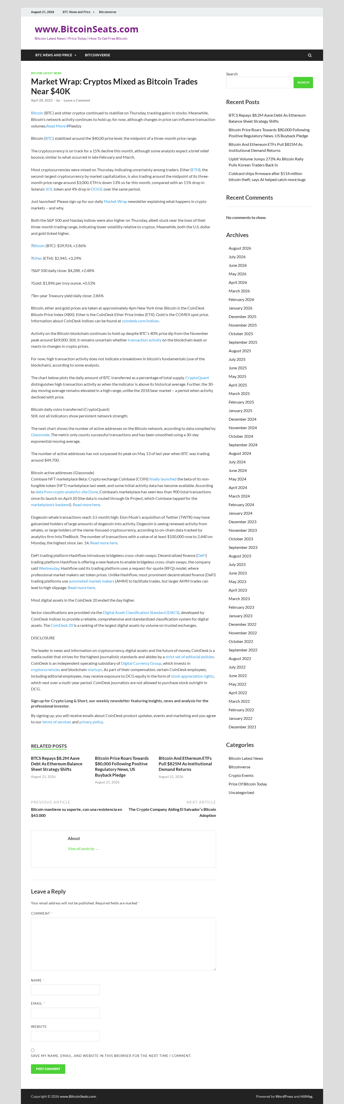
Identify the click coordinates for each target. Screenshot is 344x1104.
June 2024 (238, 470)
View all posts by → (83, 848)
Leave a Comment (77, 100)
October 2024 (241, 436)
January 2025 (240, 410)
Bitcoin (37, 112)
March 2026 (239, 290)
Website (39, 1027)
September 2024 (243, 444)
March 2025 (239, 393)
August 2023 (240, 555)
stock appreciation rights (192, 676)
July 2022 (237, 667)
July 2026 (237, 256)
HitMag (306, 1096)
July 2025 (237, 359)
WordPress (284, 1096)
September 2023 (243, 547)
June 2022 (238, 675)
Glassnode (40, 434)
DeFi (201, 555)
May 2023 (237, 581)
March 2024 (239, 496)
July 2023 (237, 564)
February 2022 (241, 709)
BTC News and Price (76, 12)
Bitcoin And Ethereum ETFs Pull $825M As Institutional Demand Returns (185, 764)
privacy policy (91, 721)
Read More (55, 125)
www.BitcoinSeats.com (87, 29)
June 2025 (238, 367)
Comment (42, 913)
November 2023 (243, 530)
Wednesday (49, 568)
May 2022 (237, 684)
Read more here (86, 504)
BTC (49, 138)
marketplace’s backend (50, 504)
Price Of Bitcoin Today (248, 783)
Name (37, 980)
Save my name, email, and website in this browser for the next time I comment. (111, 1056)
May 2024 (237, 478)
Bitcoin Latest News (46, 73)
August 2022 (240, 658)
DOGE (97, 189)
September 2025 (243, 342)
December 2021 (242, 726)
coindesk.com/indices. (141, 320)
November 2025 (243, 325)
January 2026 (240, 307)
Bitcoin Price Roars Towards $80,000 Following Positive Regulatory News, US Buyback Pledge (122, 766)
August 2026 (240, 248)
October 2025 (241, 333)
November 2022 (243, 632)
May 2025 (237, 376)
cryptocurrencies (45, 669)
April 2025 (238, 384)
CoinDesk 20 (62, 625)
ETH (195, 169)
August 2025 (240, 350)
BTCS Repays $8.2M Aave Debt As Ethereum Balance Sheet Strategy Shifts (56, 764)
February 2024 (241, 504)
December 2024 (242, 419)
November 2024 (243, 427)
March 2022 (239, 701)
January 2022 (240, 718)
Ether (37, 258)
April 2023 (238, 590)
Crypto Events (241, 775)
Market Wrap (115, 201)
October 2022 (241, 641)
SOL (49, 189)
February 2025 (241, 402)
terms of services (56, 721)
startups (95, 669)
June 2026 (238, 265)
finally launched (163, 478)
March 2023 (239, 598)
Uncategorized (241, 792)
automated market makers (91, 581)
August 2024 (240, 453)
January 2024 (240, 513)
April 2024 (238, 487)
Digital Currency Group (141, 663)
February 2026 (241, 299)
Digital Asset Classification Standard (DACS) (141, 612)
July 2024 (237, 461)
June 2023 (238, 572)
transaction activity (144, 339)
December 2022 (242, 624)
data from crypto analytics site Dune (67, 491)
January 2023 (240, 615)
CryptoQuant (197, 377)
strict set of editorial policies (189, 656)
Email (38, 1003)
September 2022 (243, 649)
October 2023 (241, 538)
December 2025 (242, 316)
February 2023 (241, 607)
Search (232, 73)
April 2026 (238, 282)
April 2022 (238, 692)
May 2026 (237, 273)
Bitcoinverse (107, 12)
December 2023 (242, 521)
